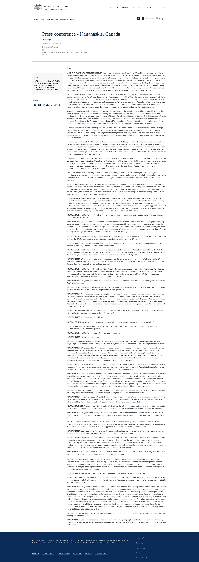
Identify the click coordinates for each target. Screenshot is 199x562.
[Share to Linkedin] (47, 105)
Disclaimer (88, 553)
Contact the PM (160, 7)
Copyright (35, 553)
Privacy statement (101, 553)
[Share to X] (40, 105)
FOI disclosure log (48, 553)
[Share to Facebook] (35, 105)
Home (36, 19)
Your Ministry (138, 7)
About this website (64, 553)
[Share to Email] (56, 105)
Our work (124, 7)
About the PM (113, 7)
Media (148, 7)
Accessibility (77, 553)
